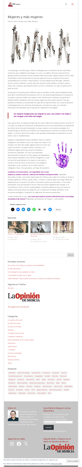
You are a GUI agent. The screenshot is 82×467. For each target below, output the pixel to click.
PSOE (33, 390)
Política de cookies (56, 464)
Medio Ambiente (22, 383)
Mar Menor (12, 383)
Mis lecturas (12, 356)
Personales (19, 390)
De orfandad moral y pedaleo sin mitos (21, 272)
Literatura (66, 379)
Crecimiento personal (15, 376)
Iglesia (44, 379)
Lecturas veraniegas (15, 353)
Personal (11, 390)
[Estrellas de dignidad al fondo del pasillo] (40, 227)
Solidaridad (21, 393)
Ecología (47, 376)
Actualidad (12, 373)
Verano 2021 (31, 393)
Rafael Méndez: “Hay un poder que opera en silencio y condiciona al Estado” (34, 278)
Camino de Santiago (23, 373)
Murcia (64, 383)
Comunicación (36, 373)
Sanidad (66, 390)
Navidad (21, 386)
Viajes (10, 363)
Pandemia (37, 386)
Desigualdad (39, 376)
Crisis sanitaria (28, 376)
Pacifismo (29, 386)
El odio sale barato (14, 269)
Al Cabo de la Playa (14, 327)
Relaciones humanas (55, 390)
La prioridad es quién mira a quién (19, 275)
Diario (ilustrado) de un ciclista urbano (21, 340)
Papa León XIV (58, 386)
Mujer (58, 383)
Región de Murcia (42, 390)
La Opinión (11, 350)
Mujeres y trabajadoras (16, 234)
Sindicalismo (12, 393)
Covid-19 (64, 373)
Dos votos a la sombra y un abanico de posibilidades (26, 265)
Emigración (12, 379)
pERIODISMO (68, 386)
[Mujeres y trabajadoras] (18, 227)
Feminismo (21, 379)
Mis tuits (11, 288)
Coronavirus (46, 373)
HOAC (38, 379)
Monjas (55, 234)
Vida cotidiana (41, 393)
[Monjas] (63, 227)
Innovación (51, 379)
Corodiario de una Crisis (16, 333)
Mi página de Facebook (18, 306)
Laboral (59, 379)
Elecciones (63, 376)
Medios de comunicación (37, 383)
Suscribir (48, 427)
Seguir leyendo (31, 424)
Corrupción (55, 373)
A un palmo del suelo (15, 320)
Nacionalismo (13, 386)
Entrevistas (11, 343)
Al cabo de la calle (24, 21)
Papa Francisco (47, 386)
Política (27, 390)
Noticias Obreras (13, 360)
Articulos (35, 21)
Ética (49, 393)
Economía (55, 376)
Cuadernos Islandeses (15, 337)
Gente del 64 (12, 346)
